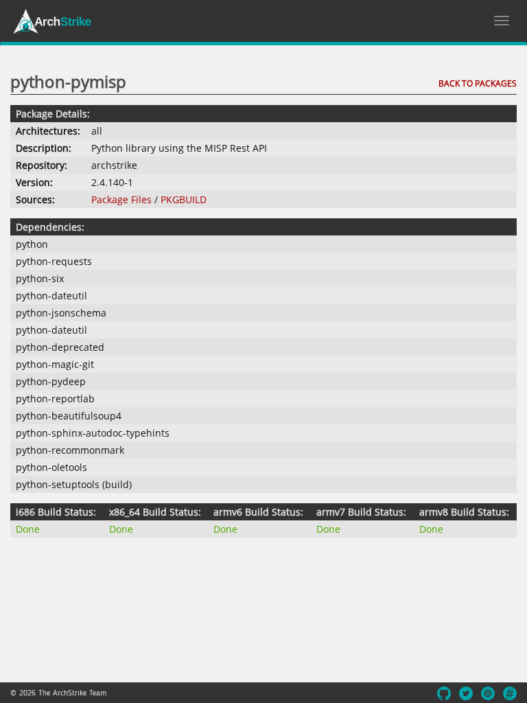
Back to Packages (477, 83)
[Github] (444, 693)
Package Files (121, 199)
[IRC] (510, 693)
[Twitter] (466, 693)
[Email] (488, 693)
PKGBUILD (184, 199)
